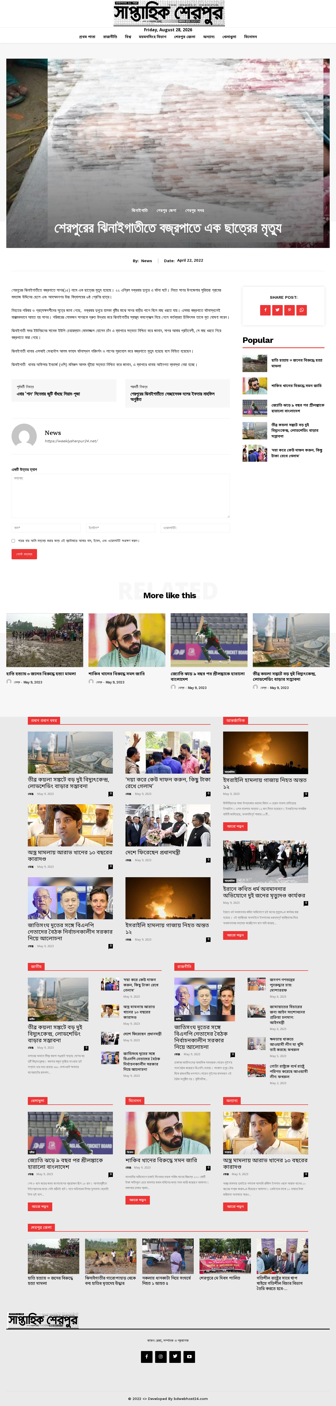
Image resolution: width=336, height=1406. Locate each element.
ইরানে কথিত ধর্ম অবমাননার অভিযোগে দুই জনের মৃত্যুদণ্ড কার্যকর (264, 893)
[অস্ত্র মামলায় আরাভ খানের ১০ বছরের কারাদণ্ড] (70, 825)
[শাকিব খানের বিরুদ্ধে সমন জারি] (255, 385)
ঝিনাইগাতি (140, 210)
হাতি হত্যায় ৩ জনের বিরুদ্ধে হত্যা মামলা (41, 674)
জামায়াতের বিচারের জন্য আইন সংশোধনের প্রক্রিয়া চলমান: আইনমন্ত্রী (287, 1015)
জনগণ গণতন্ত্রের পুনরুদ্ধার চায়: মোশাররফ (282, 985)
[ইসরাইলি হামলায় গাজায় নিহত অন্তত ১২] (168, 898)
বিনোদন (135, 1101)
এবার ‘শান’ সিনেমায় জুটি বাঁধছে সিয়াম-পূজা (48, 393)
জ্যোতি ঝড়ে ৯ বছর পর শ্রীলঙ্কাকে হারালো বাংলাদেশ (208, 677)
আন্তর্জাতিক (230, 772)
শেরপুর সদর (194, 210)
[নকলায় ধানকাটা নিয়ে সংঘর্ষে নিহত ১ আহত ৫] (168, 1256)
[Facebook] (265, 310)
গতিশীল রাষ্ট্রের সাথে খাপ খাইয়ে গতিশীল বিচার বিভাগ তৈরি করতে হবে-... (280, 1284)
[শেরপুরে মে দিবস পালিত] (225, 1256)
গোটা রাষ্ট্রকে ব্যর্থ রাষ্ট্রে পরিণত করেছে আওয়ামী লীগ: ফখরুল (289, 1072)
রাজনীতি (184, 967)
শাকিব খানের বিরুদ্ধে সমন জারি (296, 386)
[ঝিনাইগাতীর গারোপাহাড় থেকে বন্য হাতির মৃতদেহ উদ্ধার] (110, 1256)
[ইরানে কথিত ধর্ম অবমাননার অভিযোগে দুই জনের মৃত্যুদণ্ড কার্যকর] (265, 861)
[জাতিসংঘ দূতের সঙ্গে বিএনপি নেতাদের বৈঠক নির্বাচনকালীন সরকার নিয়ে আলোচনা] (70, 898)
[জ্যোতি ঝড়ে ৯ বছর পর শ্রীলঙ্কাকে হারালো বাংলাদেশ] (255, 408)
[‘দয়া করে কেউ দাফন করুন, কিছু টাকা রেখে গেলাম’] (255, 453)
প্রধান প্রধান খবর (44, 720)
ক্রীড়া (31, 1152)
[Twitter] (277, 310)
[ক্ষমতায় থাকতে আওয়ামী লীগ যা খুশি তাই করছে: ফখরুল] (257, 1043)
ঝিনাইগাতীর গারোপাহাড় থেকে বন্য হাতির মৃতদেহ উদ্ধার (110, 1281)
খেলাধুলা (37, 1101)
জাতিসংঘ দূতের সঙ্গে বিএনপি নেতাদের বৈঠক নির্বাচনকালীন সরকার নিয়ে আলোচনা (70, 932)
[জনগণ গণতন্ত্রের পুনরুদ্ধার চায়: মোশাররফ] (257, 984)
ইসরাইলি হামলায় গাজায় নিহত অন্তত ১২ (167, 929)
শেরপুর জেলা (166, 210)
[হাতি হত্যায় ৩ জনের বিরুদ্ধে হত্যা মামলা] (255, 363)
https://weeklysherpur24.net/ (71, 441)
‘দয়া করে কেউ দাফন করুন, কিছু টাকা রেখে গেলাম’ (168, 783)
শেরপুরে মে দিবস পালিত (220, 1278)
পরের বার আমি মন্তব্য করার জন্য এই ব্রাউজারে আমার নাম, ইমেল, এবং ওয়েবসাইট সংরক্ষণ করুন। (79, 541)
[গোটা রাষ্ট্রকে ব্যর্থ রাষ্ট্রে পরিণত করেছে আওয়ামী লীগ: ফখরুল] (257, 1070)
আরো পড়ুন (235, 826)
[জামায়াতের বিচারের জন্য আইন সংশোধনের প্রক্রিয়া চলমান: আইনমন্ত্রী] (257, 1011)
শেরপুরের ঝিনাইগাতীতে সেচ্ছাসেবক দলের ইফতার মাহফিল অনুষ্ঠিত (172, 396)
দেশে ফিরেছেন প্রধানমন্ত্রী (152, 853)
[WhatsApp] (301, 310)
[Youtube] (189, 1357)
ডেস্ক (17, 682)
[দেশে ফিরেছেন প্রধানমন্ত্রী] (168, 825)
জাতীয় (36, 967)
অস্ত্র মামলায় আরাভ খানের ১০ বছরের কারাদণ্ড (70, 856)
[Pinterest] (289, 310)
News (146, 260)
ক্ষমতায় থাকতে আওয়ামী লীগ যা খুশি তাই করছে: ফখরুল (286, 1045)
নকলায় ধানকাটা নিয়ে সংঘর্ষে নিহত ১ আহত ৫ (166, 1281)
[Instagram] (161, 1357)
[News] (24, 436)
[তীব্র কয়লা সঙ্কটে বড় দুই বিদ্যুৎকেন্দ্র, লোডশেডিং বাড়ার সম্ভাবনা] (255, 430)
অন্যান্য (232, 1101)
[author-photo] (9, 682)
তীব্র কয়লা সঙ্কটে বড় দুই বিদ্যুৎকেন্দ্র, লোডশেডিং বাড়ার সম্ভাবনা (294, 431)
